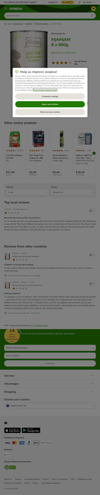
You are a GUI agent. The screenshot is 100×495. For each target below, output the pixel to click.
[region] (50, 92)
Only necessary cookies (50, 112)
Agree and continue (50, 104)
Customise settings (50, 96)
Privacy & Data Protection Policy (45, 90)
